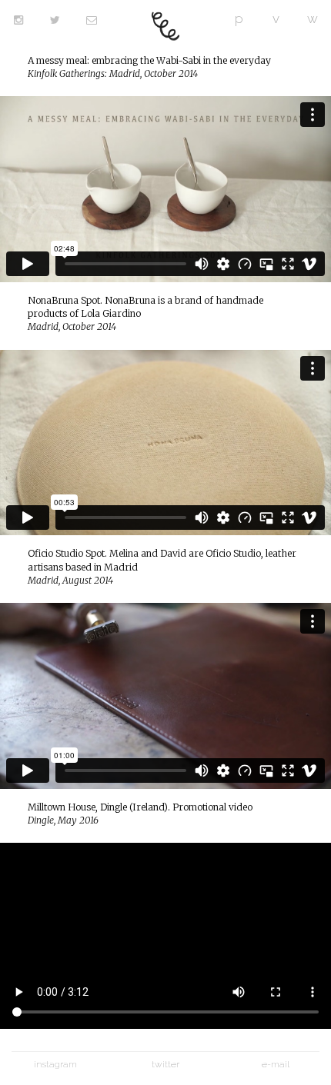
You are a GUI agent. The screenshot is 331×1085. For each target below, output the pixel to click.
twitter (165, 1064)
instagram (55, 1064)
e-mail (275, 1064)
